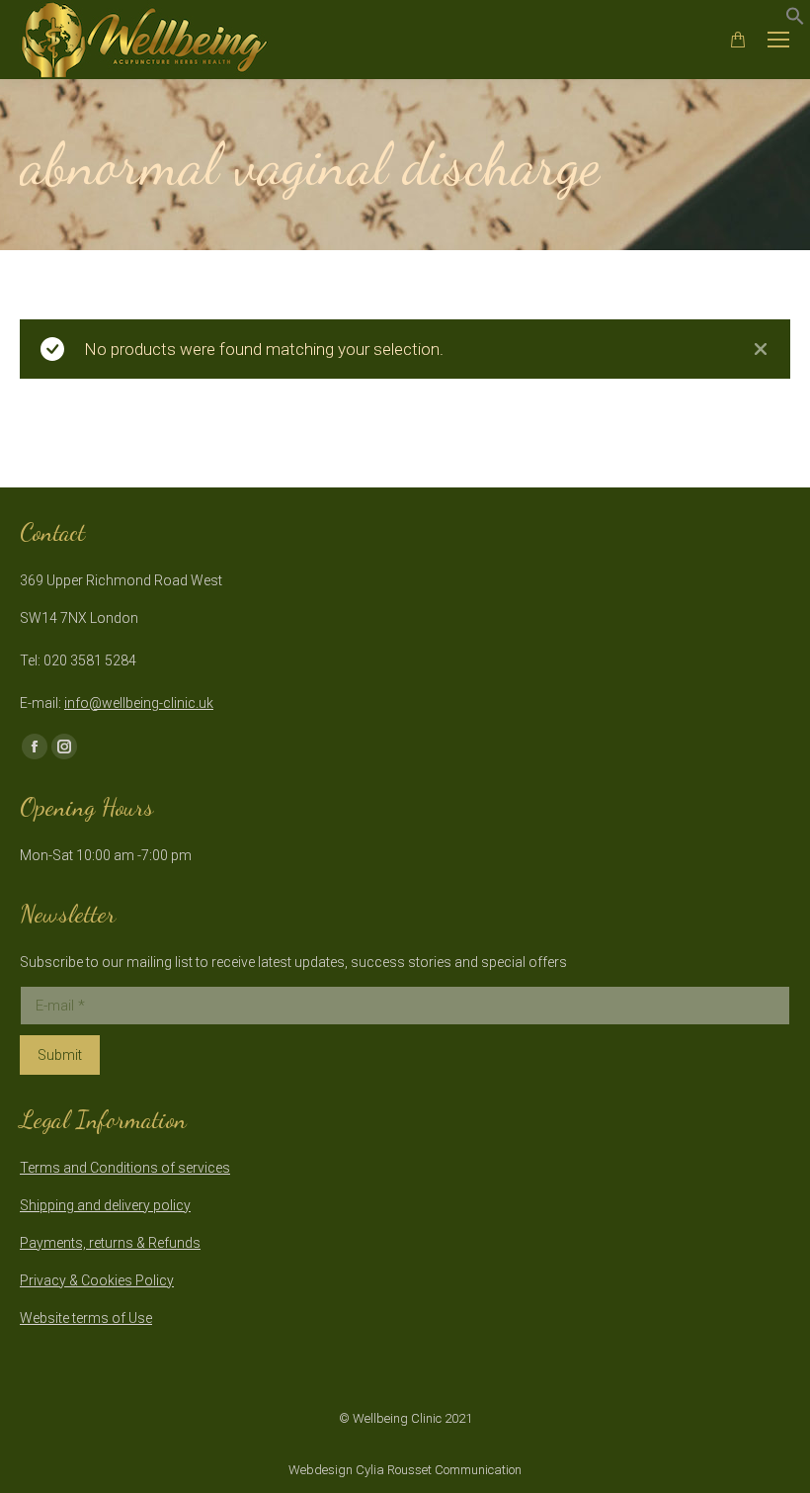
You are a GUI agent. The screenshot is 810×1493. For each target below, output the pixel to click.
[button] (795, 20)
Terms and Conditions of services (125, 1168)
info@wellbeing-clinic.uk (138, 703)
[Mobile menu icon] (778, 39)
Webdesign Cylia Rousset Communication (405, 1469)
